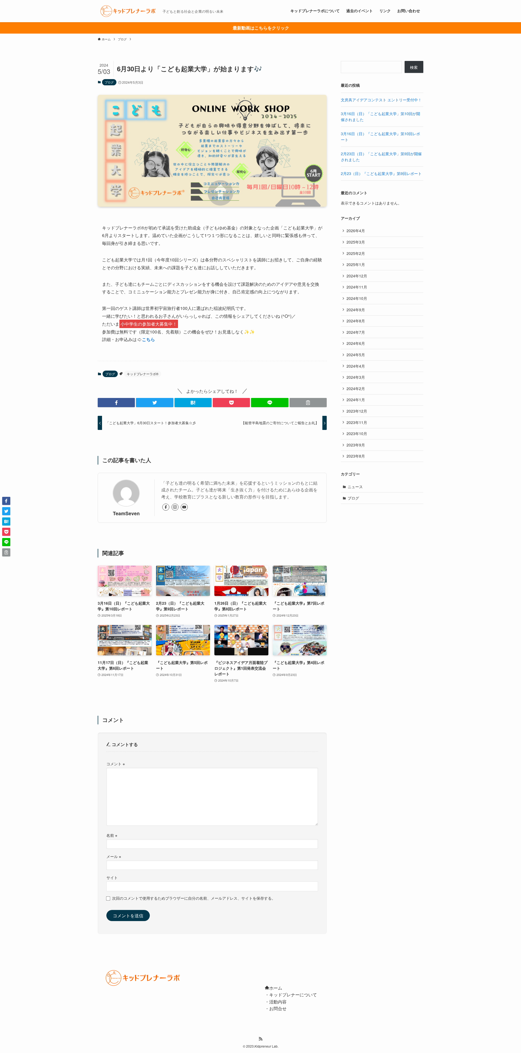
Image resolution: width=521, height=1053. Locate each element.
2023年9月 (356, 445)
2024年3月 (356, 377)
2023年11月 (357, 422)
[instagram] (175, 507)
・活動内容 (276, 1002)
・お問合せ (276, 1008)
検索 (414, 67)
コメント (115, 763)
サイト (112, 877)
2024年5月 (356, 354)
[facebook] (165, 507)
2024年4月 (356, 366)
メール (113, 856)
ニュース (355, 486)
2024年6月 (356, 343)
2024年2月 (356, 388)
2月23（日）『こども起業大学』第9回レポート (381, 173)
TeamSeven (126, 513)
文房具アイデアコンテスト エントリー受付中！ (381, 99)
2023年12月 (357, 411)
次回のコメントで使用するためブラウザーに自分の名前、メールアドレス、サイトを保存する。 (193, 898)
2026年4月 (356, 230)
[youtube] (184, 507)
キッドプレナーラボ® (142, 373)
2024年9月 (356, 309)
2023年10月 (357, 433)
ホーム (275, 988)
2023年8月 (356, 456)
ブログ (109, 82)
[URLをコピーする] (308, 402)
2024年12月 (357, 275)
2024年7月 (356, 332)
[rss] (260, 1038)
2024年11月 (357, 287)
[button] (116, 402)
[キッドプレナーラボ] (128, 11)
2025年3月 (356, 242)
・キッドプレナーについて (291, 995)
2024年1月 (356, 399)
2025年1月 (356, 264)
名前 (111, 835)
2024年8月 (356, 320)
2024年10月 (357, 298)
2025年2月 (356, 253)
